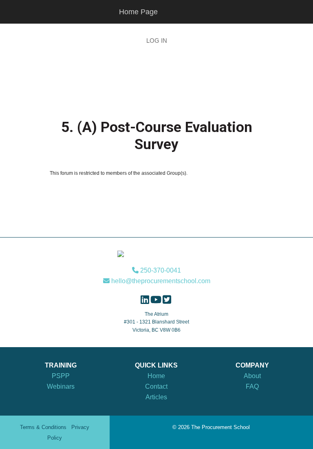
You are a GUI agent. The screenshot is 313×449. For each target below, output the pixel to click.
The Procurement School (156, 80)
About (252, 375)
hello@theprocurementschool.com (160, 280)
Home (156, 375)
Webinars (61, 386)
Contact (156, 386)
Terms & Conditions (43, 427)
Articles (156, 397)
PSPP (61, 375)
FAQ (252, 386)
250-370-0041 (160, 270)
